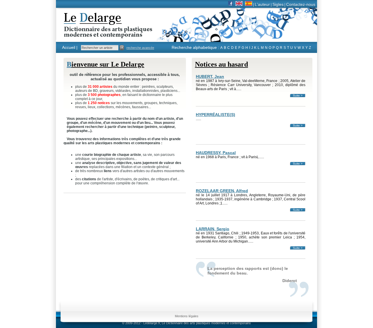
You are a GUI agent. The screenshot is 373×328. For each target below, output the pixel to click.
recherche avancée (140, 47)
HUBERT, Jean (210, 76)
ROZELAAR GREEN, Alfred (222, 190)
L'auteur (262, 4)
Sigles (278, 4)
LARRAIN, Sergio (212, 229)
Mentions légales (186, 316)
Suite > (297, 95)
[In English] (238, 4)
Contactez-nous (300, 4)
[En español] (248, 4)
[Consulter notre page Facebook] (230, 4)
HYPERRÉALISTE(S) (215, 114)
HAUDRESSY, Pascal (216, 152)
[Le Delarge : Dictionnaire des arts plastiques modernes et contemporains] (90, 35)
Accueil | (70, 47)
